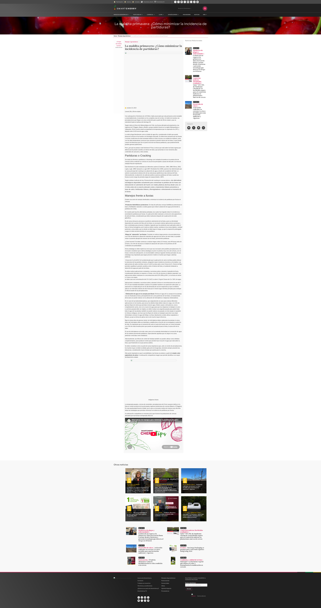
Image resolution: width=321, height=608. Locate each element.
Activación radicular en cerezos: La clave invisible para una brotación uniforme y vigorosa (199, 112)
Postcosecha (137, 14)
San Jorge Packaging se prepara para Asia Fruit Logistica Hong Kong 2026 (137, 514)
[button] (188, 127)
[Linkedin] (181, 2)
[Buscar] (205, 8)
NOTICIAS (196, 14)
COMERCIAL (150, 14)
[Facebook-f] (178, 2)
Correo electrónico (190, 583)
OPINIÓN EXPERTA (172, 14)
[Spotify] (197, 2)
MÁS (204, 14)
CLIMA (160, 14)
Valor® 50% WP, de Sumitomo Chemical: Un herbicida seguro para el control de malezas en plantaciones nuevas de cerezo (199, 91)
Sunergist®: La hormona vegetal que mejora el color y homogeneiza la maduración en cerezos (193, 515)
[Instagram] (185, 2)
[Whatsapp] (191, 2)
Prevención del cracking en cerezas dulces (157, 180)
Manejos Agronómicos (121, 14)
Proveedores (187, 14)
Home (115, 36)
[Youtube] (188, 2)
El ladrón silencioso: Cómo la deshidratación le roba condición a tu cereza (165, 514)
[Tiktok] (194, 2)
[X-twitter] (175, 2)
